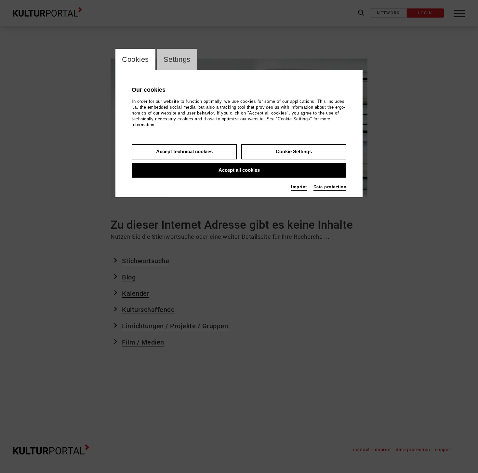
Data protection (330, 186)
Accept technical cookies (184, 151)
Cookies (135, 59)
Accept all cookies (239, 170)
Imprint (299, 186)
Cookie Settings (294, 151)
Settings (177, 59)
